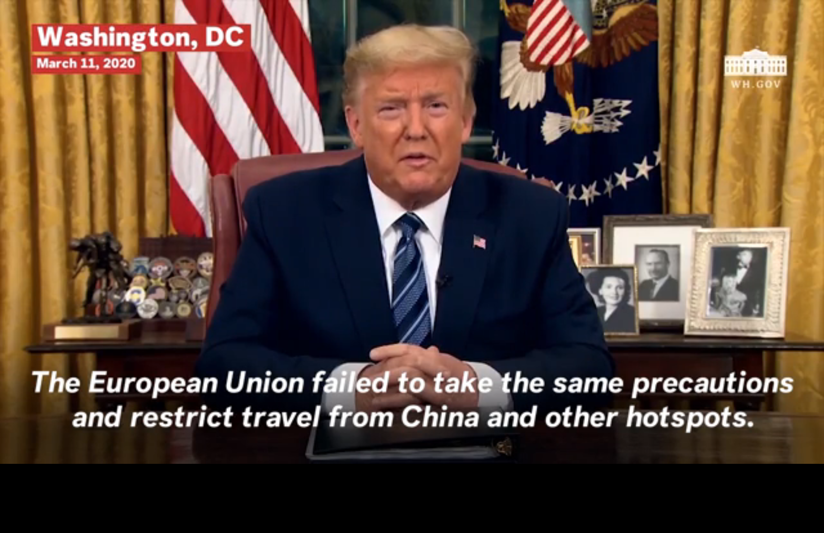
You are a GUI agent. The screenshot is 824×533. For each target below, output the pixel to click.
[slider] (412, 442)
